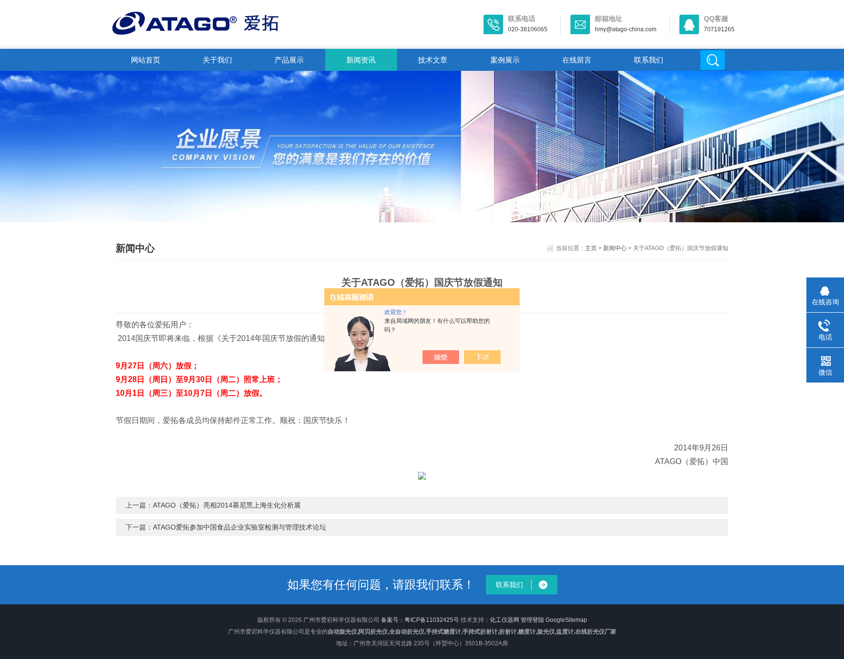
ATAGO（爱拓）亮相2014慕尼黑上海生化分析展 (227, 505)
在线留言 (576, 60)
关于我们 (217, 60)
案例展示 (505, 60)
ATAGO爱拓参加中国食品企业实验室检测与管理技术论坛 (239, 527)
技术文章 (432, 60)
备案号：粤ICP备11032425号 (420, 619)
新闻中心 (615, 248)
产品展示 (289, 60)
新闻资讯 (361, 60)
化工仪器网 (504, 619)
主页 (591, 248)
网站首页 (145, 60)
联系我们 (648, 60)
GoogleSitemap (566, 619)
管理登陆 (532, 619)
